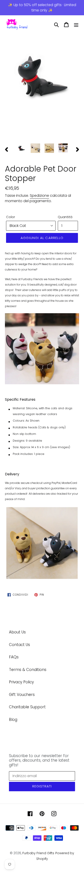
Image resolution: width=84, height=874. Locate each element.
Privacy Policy (21, 682)
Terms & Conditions (27, 669)
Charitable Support (27, 707)
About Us (17, 632)
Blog (13, 719)
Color (10, 217)
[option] (42, 74)
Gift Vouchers (22, 694)
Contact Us (19, 644)
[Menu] (76, 25)
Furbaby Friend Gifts (38, 853)
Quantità (65, 217)
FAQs (14, 657)
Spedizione (39, 195)
